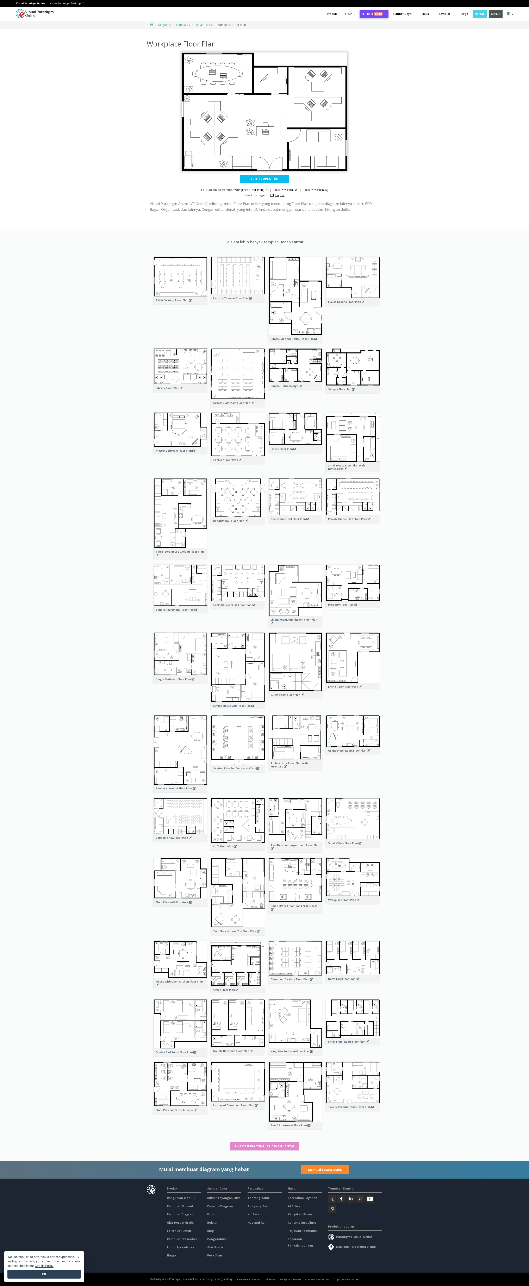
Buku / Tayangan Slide (224, 1198)
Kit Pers (253, 1214)
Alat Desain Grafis (180, 1222)
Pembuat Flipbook (180, 1206)
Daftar (479, 14)
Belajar (212, 1222)
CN (282, 195)
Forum (212, 1214)
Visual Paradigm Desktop (65, 3)
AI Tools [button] (372, 14)
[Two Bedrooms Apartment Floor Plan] (295, 850)
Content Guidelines (302, 1222)
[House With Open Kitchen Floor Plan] (180, 987)
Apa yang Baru (258, 1206)
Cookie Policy (44, 1265)
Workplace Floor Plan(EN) (251, 190)
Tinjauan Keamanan (303, 1231)
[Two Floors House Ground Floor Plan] (180, 557)
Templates (183, 25)
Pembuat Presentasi (182, 1239)
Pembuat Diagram (180, 1214)
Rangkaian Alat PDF (181, 1198)
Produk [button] (332, 14)
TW (277, 195)
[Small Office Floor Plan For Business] (295, 911)
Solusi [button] (426, 14)
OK (44, 1274)
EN (272, 195)
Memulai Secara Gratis (325, 1170)
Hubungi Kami (258, 1222)
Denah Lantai (204, 25)
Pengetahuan (217, 1239)
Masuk (495, 14)
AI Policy (294, 1206)
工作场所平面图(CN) (315, 190)
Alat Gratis (215, 1247)
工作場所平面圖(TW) (285, 190)
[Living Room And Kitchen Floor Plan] (295, 625)
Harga (464, 14)
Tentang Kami (258, 1198)
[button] (350, 14)
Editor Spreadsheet (181, 1247)
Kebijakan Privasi (300, 1214)
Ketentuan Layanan (302, 1198)
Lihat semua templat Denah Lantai (264, 1146)
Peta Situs (215, 1255)
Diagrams (164, 25)
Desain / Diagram (220, 1206)
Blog (210, 1231)
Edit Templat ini (264, 179)
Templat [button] (444, 14)
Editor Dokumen (179, 1231)
